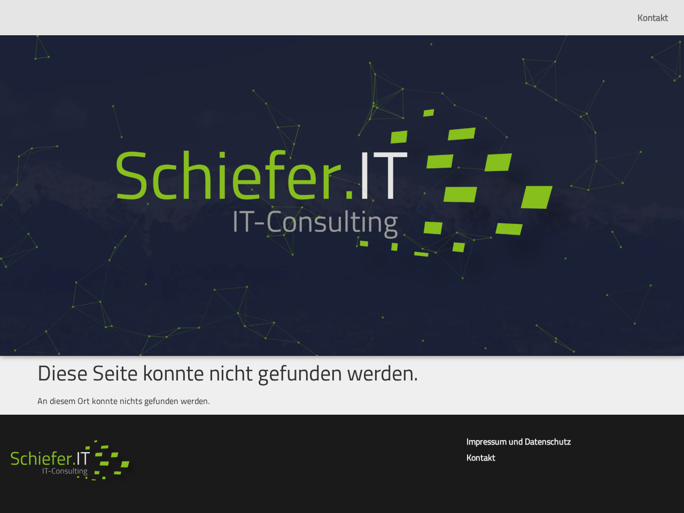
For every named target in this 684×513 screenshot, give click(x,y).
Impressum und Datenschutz (519, 441)
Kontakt (653, 18)
